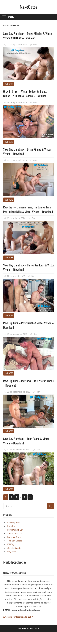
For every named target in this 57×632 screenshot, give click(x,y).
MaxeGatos (28, 6)
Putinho (11, 526)
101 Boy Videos (14, 540)
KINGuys (11, 544)
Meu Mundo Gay (15, 529)
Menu (11, 17)
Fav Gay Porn (13, 522)
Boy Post (11, 551)
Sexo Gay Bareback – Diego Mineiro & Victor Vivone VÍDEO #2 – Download (27, 35)
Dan (35, 44)
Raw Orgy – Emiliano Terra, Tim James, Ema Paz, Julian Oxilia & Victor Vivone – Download (28, 209)
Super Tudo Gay (15, 533)
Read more (9, 83)
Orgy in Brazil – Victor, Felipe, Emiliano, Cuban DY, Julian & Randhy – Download (25, 93)
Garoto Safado (14, 548)
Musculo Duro (14, 537)
